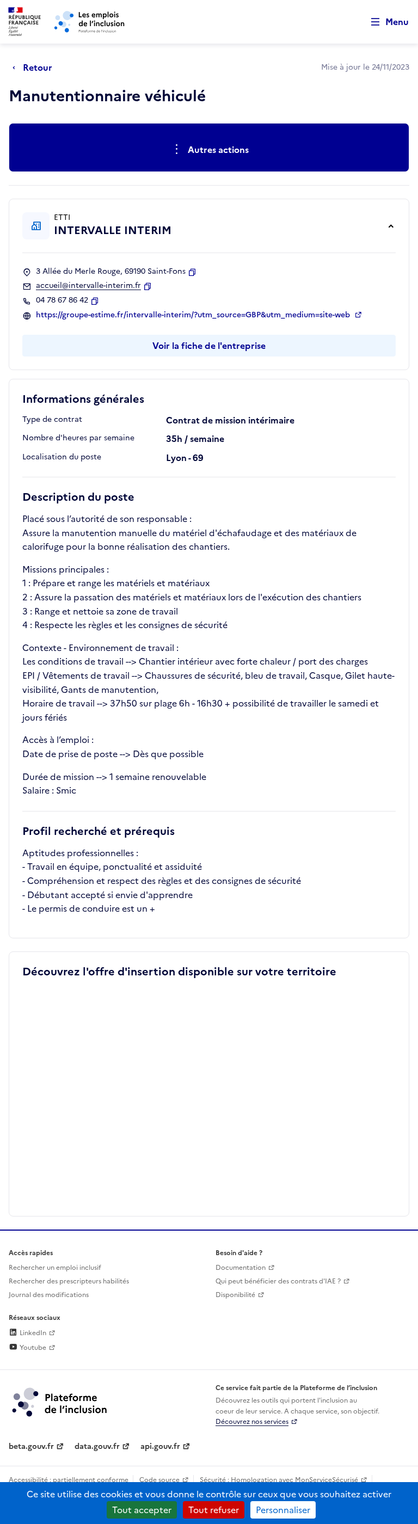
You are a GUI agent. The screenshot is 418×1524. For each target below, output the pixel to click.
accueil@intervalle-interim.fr (88, 285)
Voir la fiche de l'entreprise (209, 345)
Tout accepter (141, 1509)
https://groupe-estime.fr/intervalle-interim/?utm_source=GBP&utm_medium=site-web (194, 315)
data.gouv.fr (97, 1446)
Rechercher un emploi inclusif (55, 1268)
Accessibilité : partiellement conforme (68, 1480)
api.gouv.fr (160, 1446)
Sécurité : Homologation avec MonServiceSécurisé (279, 1480)
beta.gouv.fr (31, 1446)
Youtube (32, 1348)
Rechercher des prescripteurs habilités (69, 1281)
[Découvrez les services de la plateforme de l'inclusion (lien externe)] (60, 1401)
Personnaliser (283, 1509)
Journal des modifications (49, 1295)
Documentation (241, 1268)
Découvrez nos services (252, 1422)
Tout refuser (213, 1509)
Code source (159, 1480)
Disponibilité (235, 1295)
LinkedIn (32, 1333)
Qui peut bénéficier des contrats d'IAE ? (278, 1281)
